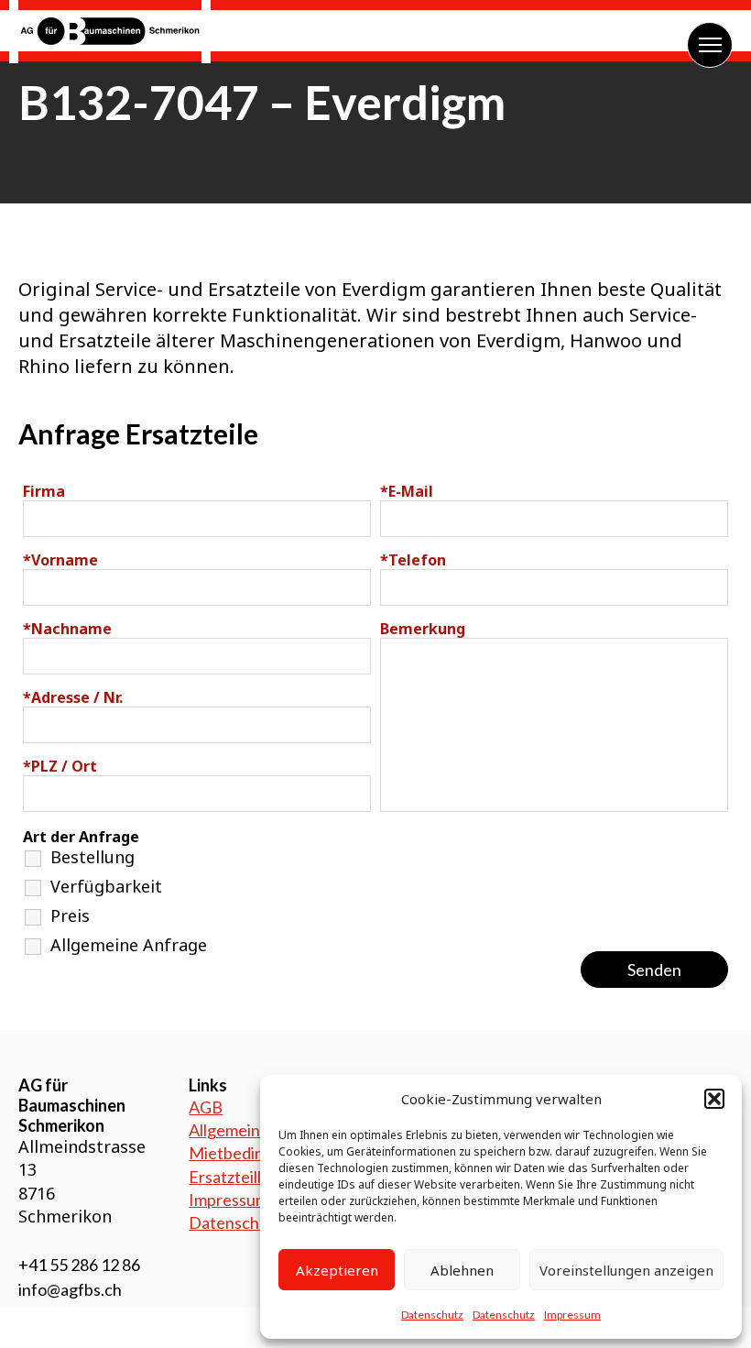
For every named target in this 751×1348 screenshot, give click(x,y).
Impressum (572, 1314)
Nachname (67, 628)
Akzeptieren (337, 1270)
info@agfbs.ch (70, 1289)
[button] (714, 1099)
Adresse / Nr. (73, 697)
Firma (44, 491)
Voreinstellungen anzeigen (626, 1270)
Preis (70, 915)
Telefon (413, 560)
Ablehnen (462, 1270)
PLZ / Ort (60, 766)
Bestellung (92, 857)
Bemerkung (422, 628)
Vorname (60, 560)
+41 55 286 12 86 (79, 1265)
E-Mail (406, 491)
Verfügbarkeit (106, 886)
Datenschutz (432, 1314)
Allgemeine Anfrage (128, 945)
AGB (206, 1107)
